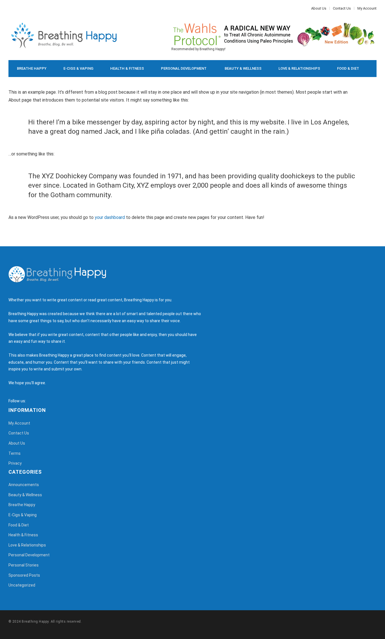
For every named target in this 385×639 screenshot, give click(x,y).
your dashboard (110, 217)
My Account (367, 8)
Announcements (23, 484)
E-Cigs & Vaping (78, 68)
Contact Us (342, 8)
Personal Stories (23, 565)
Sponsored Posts (24, 575)
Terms (14, 453)
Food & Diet (348, 68)
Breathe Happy (32, 68)
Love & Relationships (299, 68)
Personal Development (184, 68)
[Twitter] (12, 8)
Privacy (15, 463)
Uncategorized (21, 585)
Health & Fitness (127, 68)
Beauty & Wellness (243, 68)
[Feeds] (37, 401)
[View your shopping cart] (359, 85)
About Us (318, 8)
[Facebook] (9, 8)
